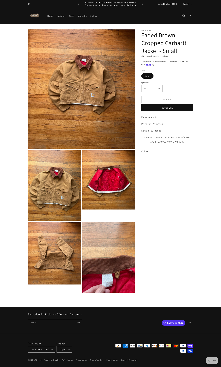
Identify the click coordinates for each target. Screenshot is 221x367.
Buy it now (167, 107)
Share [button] (147, 151)
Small (148, 76)
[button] (184, 16)
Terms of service (96, 360)
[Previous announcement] (78, 4)
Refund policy (67, 360)
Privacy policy (81, 360)
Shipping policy (112, 360)
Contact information (129, 360)
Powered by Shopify (51, 360)
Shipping (145, 56)
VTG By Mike (38, 360)
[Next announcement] (142, 4)
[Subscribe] (78, 322)
